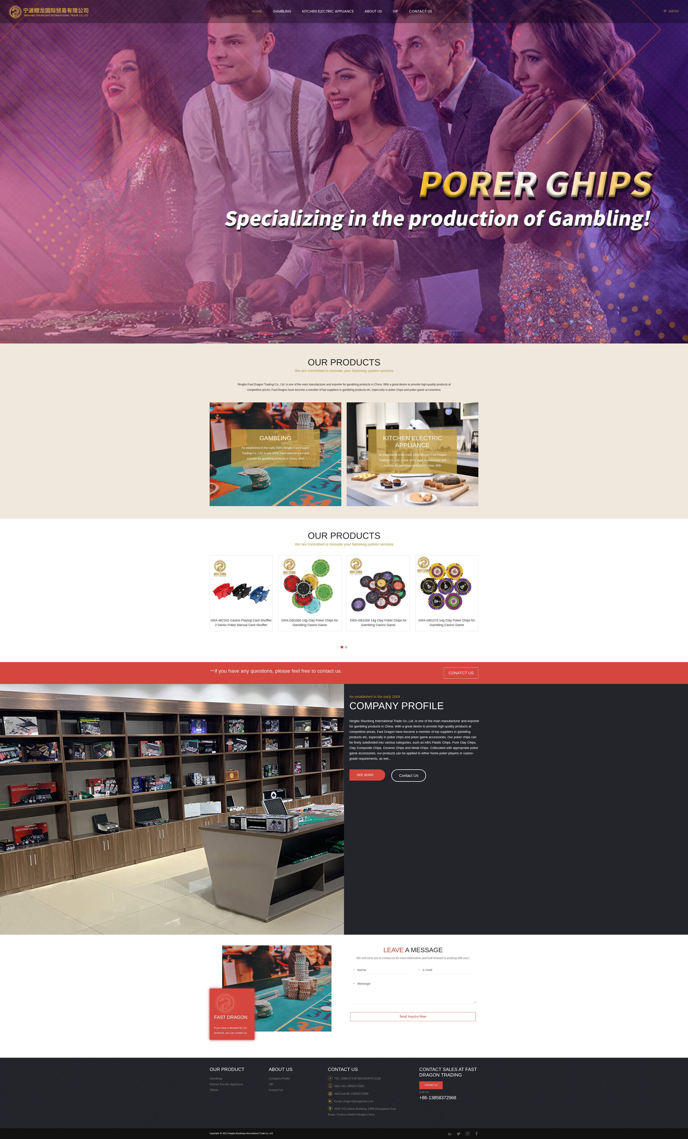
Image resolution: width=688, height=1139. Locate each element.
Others (214, 1090)
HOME (257, 12)
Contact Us (408, 775)
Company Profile (279, 1078)
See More (365, 775)
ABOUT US (373, 12)
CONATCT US (461, 673)
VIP (395, 12)
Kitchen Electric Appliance (328, 12)
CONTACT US (420, 12)
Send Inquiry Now (413, 1016)
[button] (336, 339)
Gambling (282, 12)
